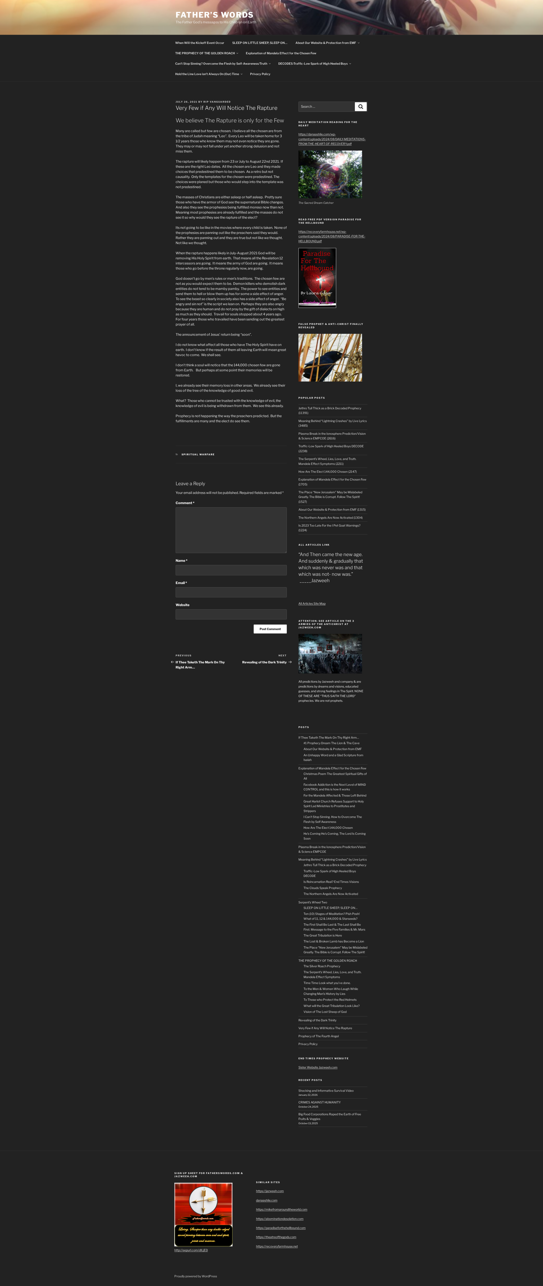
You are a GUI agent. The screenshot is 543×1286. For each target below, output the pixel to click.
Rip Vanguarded (217, 101)
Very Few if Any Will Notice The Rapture (325, 1028)
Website (182, 605)
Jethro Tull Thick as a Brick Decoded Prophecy (335, 865)
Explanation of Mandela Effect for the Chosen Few (281, 53)
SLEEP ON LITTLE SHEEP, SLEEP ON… (259, 43)
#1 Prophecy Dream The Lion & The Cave (332, 743)
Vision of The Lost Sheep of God (325, 1011)
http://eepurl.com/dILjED (191, 1250)
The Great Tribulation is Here (323, 935)
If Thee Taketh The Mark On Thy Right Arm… (328, 737)
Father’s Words (215, 15)
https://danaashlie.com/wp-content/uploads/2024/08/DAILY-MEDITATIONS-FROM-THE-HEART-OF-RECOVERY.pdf (332, 138)
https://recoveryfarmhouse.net (277, 1246)
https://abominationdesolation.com (280, 1218)
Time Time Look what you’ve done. (327, 983)
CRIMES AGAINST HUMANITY (319, 1102)
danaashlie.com (266, 1200)
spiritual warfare (198, 454)
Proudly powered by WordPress (195, 1276)
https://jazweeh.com (270, 1191)
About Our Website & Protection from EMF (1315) (332, 509)
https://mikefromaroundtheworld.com (281, 1209)
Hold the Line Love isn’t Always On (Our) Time (207, 74)
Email (181, 583)
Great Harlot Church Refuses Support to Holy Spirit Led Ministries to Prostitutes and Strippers (334, 806)
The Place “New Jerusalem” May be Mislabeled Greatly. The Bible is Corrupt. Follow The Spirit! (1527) (330, 496)
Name (182, 561)
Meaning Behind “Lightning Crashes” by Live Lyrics (332, 859)
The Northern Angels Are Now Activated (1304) (330, 517)
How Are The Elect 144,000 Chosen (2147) (327, 471)
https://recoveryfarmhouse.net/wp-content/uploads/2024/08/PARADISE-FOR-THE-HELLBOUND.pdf (331, 236)
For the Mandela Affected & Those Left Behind (335, 795)
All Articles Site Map (312, 603)
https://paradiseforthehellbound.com (281, 1228)
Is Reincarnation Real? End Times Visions (331, 881)
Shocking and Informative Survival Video (326, 1090)
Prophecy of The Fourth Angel (318, 1036)
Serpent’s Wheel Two (312, 902)
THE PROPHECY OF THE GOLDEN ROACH (205, 53)
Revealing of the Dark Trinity (317, 1020)
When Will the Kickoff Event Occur (199, 43)
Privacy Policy (260, 74)
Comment (185, 503)
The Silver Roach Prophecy (322, 966)
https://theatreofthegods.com (276, 1237)
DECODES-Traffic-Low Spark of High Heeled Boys (313, 63)
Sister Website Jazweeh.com (317, 1067)
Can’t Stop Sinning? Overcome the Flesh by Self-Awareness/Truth (221, 63)
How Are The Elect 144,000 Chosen (328, 827)
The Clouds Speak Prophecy (323, 888)
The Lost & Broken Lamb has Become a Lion (334, 941)
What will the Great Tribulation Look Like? (332, 1006)
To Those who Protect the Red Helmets (330, 999)
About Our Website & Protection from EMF (325, 43)
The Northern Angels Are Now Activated (331, 894)
